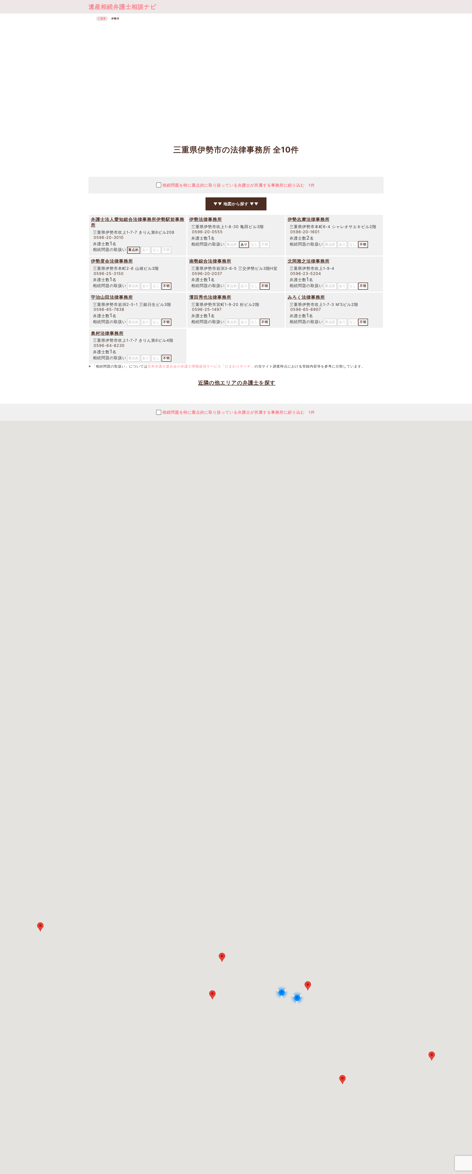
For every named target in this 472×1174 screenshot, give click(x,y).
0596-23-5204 (305, 273)
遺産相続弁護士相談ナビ (122, 6)
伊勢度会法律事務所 (112, 261)
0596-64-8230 (109, 345)
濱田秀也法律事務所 (210, 297)
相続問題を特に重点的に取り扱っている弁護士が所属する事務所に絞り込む (238, 185)
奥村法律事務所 (107, 333)
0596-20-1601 (305, 231)
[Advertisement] (236, 80)
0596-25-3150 (109, 273)
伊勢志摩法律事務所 (309, 219)
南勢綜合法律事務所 (210, 261)
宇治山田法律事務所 (112, 297)
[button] (212, 994)
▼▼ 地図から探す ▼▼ (236, 203)
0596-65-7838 (109, 309)
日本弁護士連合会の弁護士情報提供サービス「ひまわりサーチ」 (201, 366)
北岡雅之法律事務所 (309, 261)
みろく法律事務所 (306, 297)
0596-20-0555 (207, 231)
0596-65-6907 (305, 309)
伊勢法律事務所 (205, 219)
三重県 (102, 18)
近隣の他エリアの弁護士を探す (237, 383)
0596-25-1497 (207, 309)
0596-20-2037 (207, 273)
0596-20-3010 (109, 237)
